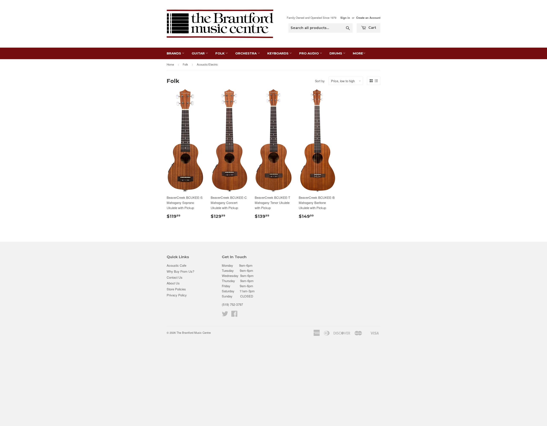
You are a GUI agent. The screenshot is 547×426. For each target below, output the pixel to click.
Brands (174, 53)
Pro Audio (309, 53)
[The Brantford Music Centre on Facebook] (234, 315)
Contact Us (174, 277)
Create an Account (368, 18)
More (358, 53)
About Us (173, 283)
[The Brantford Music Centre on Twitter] (225, 315)
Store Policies (176, 289)
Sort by (320, 81)
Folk (220, 53)
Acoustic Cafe (176, 265)
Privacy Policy (177, 295)
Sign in (345, 18)
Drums (336, 53)
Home (170, 64)
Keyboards (278, 53)
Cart (371, 28)
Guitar (199, 53)
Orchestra (246, 53)
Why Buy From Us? (180, 271)
